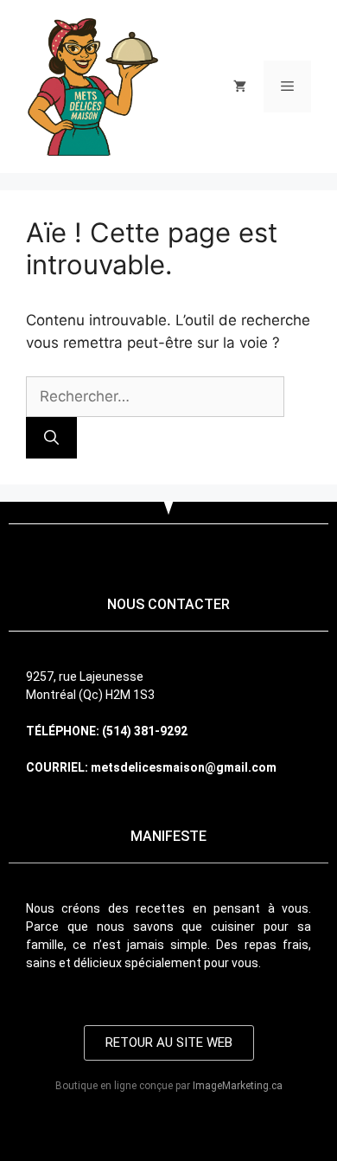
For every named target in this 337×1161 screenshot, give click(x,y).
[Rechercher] (51, 438)
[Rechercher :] (155, 396)
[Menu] (287, 86)
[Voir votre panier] (240, 86)
